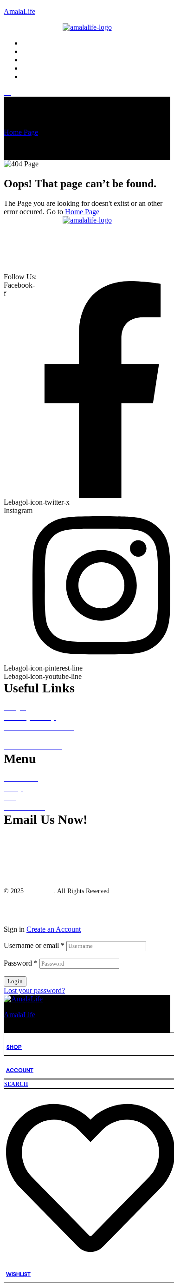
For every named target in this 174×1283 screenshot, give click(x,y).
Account (19, 1070)
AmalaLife (19, 11)
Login (15, 981)
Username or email (34, 945)
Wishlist (18, 1274)
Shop (14, 1047)
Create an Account (53, 929)
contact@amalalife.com (46, 838)
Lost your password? (34, 990)
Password (21, 963)
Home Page (21, 132)
